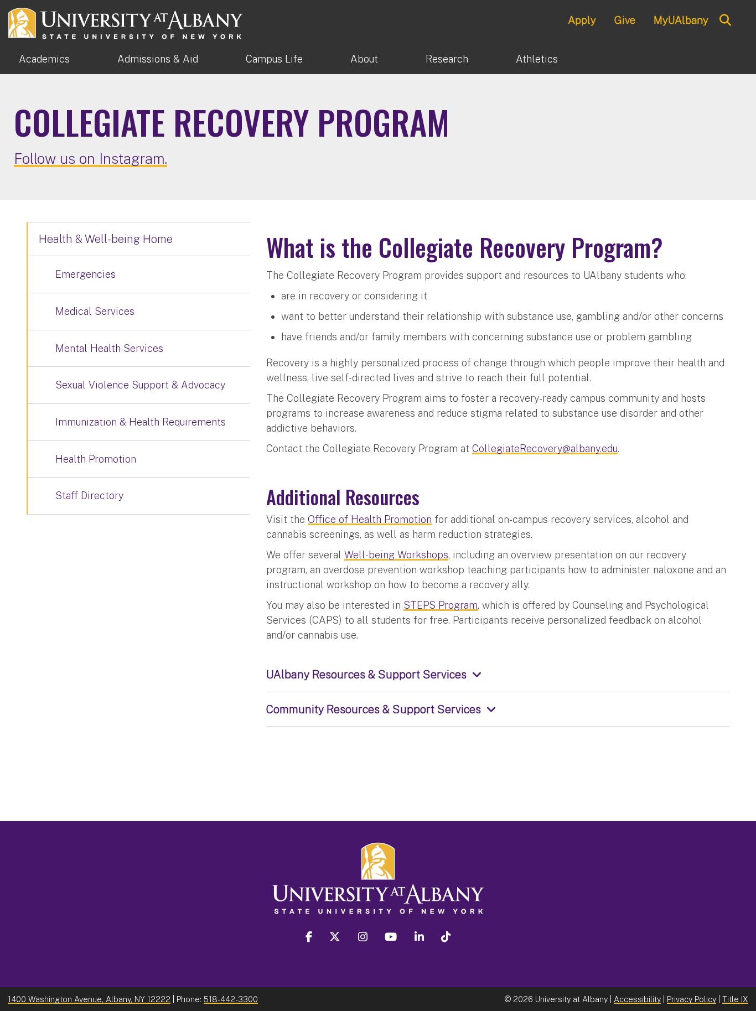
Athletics (537, 59)
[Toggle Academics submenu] (93, 59)
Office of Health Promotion (370, 519)
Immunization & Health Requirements (140, 422)
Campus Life (274, 59)
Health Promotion (95, 459)
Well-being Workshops (396, 555)
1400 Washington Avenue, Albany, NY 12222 (89, 999)
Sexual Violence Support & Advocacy (140, 385)
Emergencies (85, 274)
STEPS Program (440, 605)
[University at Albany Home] (126, 22)
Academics (44, 59)
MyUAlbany (681, 20)
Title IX (735, 999)
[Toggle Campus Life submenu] (326, 59)
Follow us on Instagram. (90, 158)
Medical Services (94, 311)
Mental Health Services (109, 348)
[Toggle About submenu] (401, 59)
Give (624, 20)
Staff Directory (89, 495)
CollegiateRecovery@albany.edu (545, 448)
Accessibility (637, 999)
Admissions (157, 59)
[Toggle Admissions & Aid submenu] (221, 59)
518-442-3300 (231, 999)
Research (447, 59)
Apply (582, 20)
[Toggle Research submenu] (492, 59)
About (364, 59)
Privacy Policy (691, 999)
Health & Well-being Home (106, 239)
